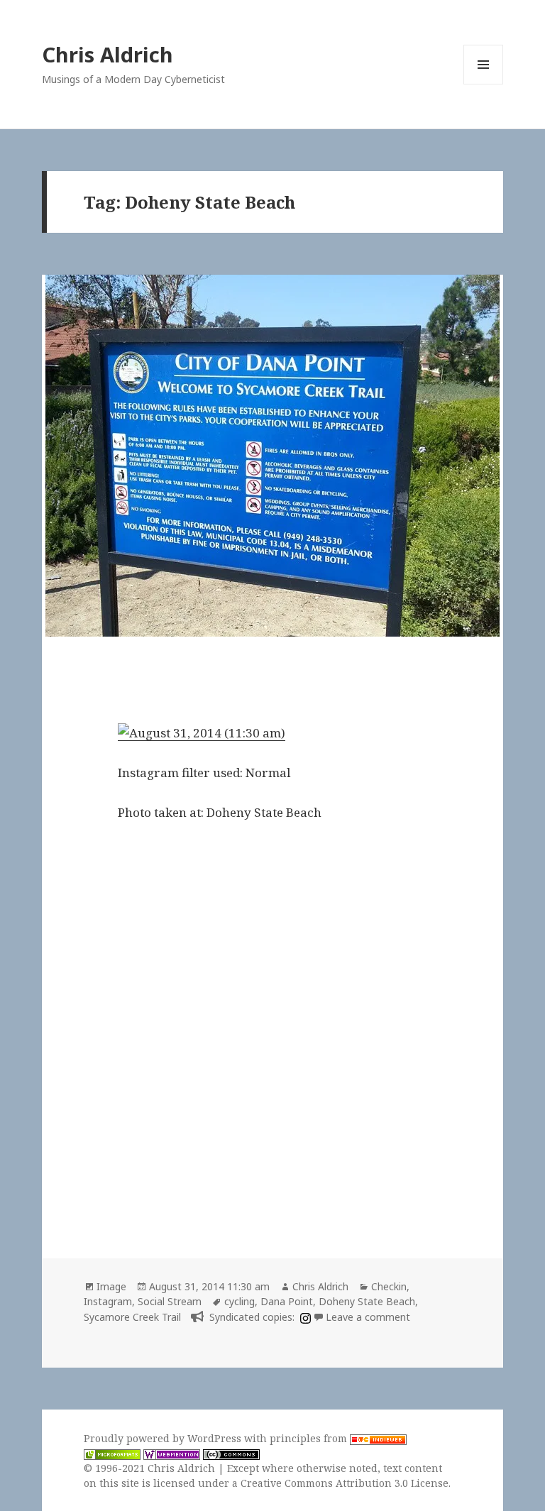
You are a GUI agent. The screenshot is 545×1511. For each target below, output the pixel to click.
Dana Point (286, 1301)
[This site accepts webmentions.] (171, 1453)
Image (111, 1286)
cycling (239, 1301)
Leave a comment (368, 1317)
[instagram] (304, 1317)
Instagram (108, 1301)
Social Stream (170, 1301)
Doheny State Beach (367, 1301)
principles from (310, 1438)
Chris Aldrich (107, 54)
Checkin (389, 1286)
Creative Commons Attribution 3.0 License (344, 1483)
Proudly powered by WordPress (164, 1438)
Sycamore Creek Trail (132, 1317)
